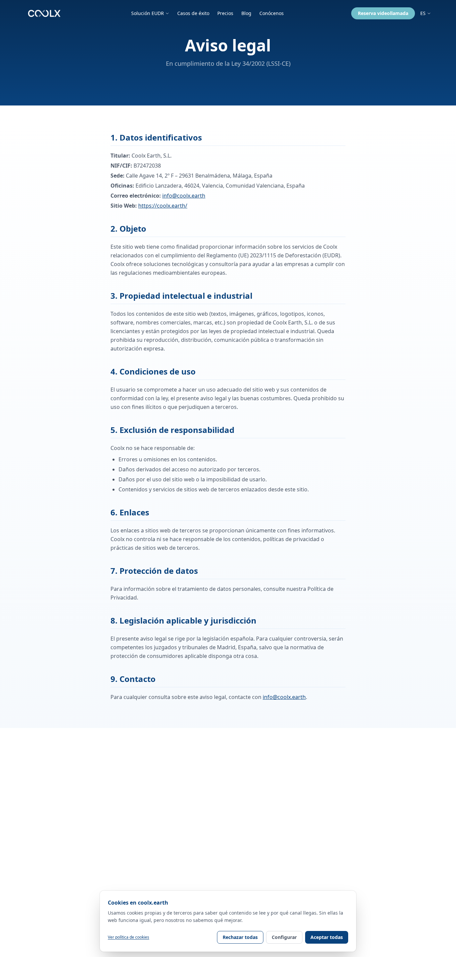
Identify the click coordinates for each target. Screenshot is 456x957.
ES (423, 13)
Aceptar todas (326, 937)
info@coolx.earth (183, 195)
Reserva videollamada (383, 13)
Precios (225, 13)
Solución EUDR (147, 13)
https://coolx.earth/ (162, 205)
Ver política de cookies (128, 937)
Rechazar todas (240, 937)
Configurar (284, 937)
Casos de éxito (193, 13)
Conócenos (271, 13)
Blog (246, 13)
